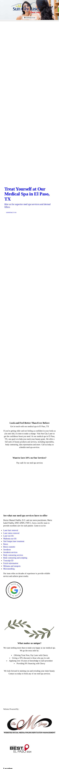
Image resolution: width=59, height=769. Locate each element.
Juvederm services (10, 706)
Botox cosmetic (9, 701)
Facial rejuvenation (10, 717)
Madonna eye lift (9, 692)
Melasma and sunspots (11, 720)
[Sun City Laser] (26, 7)
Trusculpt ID (8, 714)
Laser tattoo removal (11, 687)
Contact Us (30, 18)
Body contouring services (13, 709)
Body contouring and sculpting (15, 712)
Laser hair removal (10, 684)
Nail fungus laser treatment (13, 695)
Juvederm (7, 703)
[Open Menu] (55, 8)
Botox (5, 698)
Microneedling (9, 723)
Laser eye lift (8, 690)
